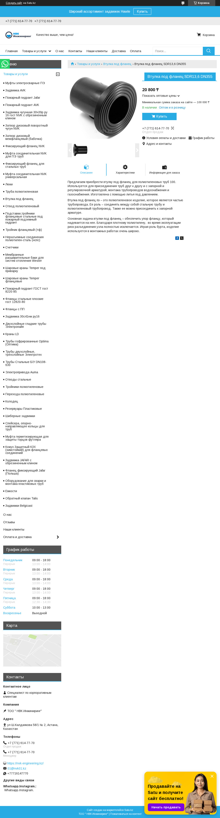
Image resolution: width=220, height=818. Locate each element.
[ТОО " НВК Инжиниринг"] (18, 34)
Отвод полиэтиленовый (22, 206)
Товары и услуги (34, 51)
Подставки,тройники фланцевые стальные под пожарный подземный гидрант (24, 218)
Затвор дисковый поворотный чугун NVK (26, 127)
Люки (9, 184)
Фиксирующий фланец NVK (25, 146)
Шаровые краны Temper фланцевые (22, 280)
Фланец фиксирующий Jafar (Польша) (25, 472)
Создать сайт (14, 3)
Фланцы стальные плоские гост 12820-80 (24, 300)
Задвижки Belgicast (18, 505)
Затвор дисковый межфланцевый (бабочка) (23, 137)
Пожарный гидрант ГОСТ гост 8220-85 (26, 290)
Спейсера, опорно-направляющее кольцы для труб (25, 426)
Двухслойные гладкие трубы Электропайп (25, 325)
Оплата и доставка (17, 537)
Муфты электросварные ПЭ (25, 83)
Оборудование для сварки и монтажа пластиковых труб (25, 482)
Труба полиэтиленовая (21, 191)
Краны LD (12, 334)
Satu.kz (128, 810)
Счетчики (11, 247)
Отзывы (9, 522)
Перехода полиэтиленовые (24, 394)
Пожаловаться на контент (126, 813)
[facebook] (177, 238)
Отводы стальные (18, 379)
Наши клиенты (96, 51)
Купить (142, 11)
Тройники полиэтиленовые (24, 387)
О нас (59, 51)
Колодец (11, 401)
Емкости (11, 491)
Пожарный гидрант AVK (22, 105)
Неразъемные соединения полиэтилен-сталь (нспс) (24, 238)
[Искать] (209, 51)
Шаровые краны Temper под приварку (25, 269)
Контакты (75, 51)
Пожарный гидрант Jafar (22, 97)
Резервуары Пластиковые (23, 408)
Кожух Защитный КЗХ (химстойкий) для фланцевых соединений (26, 450)
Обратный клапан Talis (21, 498)
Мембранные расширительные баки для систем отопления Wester (24, 257)
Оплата (135, 51)
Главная (11, 51)
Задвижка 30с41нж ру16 (22, 316)
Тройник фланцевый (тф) (23, 229)
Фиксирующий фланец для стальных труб (24, 165)
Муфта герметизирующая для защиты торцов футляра (27, 438)
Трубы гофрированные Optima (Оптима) (27, 343)
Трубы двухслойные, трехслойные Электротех (23, 353)
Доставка (119, 51)
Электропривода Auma (21, 372)
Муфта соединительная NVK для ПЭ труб (26, 155)
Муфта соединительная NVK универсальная (26, 175)
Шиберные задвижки (20, 416)
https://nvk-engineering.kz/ (25, 763)
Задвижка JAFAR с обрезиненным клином (21, 461)
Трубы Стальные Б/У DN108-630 (25, 363)
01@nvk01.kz (17, 768)
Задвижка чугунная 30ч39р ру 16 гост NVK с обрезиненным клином (26, 115)
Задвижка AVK (15, 90)
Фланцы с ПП (14, 309)
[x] (181, 238)
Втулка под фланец (117, 64)
